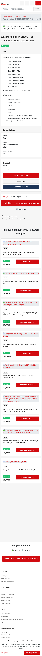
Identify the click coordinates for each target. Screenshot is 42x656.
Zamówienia (4, 616)
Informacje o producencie (9, 216)
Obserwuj (21, 181)
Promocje (4, 576)
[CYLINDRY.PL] (5, 3)
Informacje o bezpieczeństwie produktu (13, 219)
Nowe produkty (5, 578)
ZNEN (24, 17)
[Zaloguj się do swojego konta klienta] (22, 3)
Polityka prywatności (7, 597)
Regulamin (4, 592)
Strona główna (7, 17)
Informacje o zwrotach (7, 594)
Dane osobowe (5, 614)
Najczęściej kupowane (7, 581)
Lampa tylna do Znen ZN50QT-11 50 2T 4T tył (19, 470)
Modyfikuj (4, 652)
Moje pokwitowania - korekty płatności (12, 619)
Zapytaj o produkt (21, 187)
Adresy (3, 622)
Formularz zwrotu (6, 603)
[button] (38, 3)
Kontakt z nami (5, 600)
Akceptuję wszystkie (31, 652)
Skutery (17, 17)
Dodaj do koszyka (21, 175)
